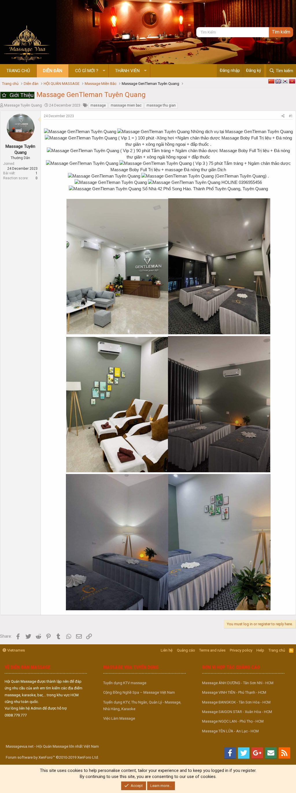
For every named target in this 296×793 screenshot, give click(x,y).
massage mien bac (126, 105)
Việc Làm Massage (119, 718)
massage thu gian (161, 105)
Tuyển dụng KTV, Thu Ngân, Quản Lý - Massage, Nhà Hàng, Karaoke (142, 705)
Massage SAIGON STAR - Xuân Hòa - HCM (237, 712)
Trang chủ (18, 70)
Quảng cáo (186, 650)
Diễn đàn (52, 70)
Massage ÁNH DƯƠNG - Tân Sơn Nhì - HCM (237, 683)
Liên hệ (167, 650)
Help (260, 650)
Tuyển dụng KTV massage (124, 683)
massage (98, 105)
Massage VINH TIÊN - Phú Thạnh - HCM (234, 692)
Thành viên (127, 70)
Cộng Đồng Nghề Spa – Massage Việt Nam (139, 692)
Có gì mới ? (86, 70)
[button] (104, 70)
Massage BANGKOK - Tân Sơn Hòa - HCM (236, 702)
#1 (291, 116)
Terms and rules (212, 650)
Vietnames (15, 650)
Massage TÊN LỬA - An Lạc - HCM (230, 731)
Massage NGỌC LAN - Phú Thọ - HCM (233, 721)
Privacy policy (241, 650)
